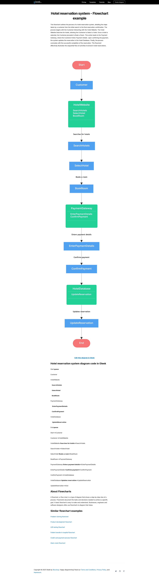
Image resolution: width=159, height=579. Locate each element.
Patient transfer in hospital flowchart (63, 532)
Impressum (37, 572)
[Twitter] (116, 571)
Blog (109, 2)
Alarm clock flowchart (58, 543)
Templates (92, 2)
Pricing (84, 2)
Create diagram (119, 2)
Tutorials (102, 2)
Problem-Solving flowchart (59, 516)
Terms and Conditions (88, 570)
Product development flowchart (61, 522)
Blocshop (56, 570)
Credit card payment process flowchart (64, 538)
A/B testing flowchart (58, 527)
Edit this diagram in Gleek (84, 358)
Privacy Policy (101, 570)
